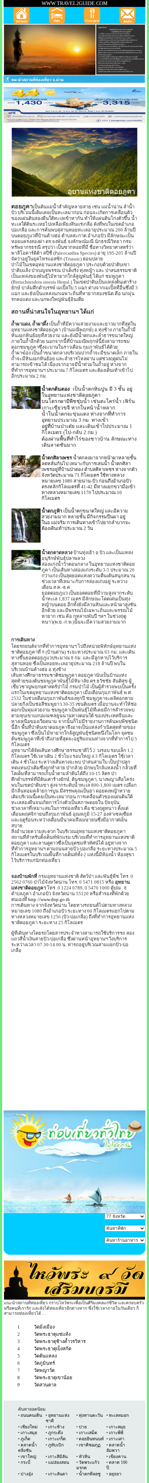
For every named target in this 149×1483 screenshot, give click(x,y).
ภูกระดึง (55, 1432)
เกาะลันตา (58, 1473)
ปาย (83, 1426)
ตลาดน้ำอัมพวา (115, 1447)
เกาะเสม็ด (88, 1432)
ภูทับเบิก (56, 1445)
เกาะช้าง (55, 1426)
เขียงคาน (117, 1456)
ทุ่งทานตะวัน (91, 1415)
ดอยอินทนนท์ (91, 1438)
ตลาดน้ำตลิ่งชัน (27, 1447)
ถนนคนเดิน (31, 1415)
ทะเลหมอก (119, 1415)
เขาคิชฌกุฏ (90, 1445)
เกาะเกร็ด (57, 1438)
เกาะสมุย (117, 1426)
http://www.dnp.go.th (49, 899)
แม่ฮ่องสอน (58, 1462)
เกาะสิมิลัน (58, 1456)
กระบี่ (25, 1462)
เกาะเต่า (116, 1438)
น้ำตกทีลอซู (89, 1473)
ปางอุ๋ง (27, 1473)
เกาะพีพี (116, 1432)
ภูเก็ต (25, 1438)
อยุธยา (115, 1473)
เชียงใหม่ (29, 1426)
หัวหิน (84, 1456)
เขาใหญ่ (28, 1456)
